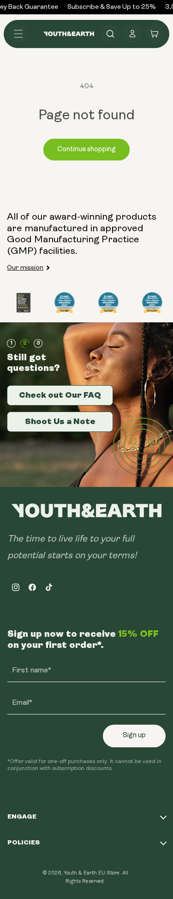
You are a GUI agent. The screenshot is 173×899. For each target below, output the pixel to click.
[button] (18, 34)
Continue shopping (86, 149)
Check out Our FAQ (60, 395)
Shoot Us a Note (60, 421)
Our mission (25, 268)
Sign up (134, 735)
